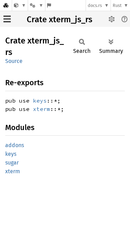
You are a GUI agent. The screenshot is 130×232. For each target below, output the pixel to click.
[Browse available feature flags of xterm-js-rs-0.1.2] (49, 5)
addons (14, 145)
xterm (41, 108)
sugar (12, 162)
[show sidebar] (7, 19)
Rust (117, 5)
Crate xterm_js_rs (59, 19)
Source (14, 61)
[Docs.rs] (6, 5)
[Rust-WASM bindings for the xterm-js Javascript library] (20, 5)
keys (40, 100)
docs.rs (95, 5)
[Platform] (36, 5)
